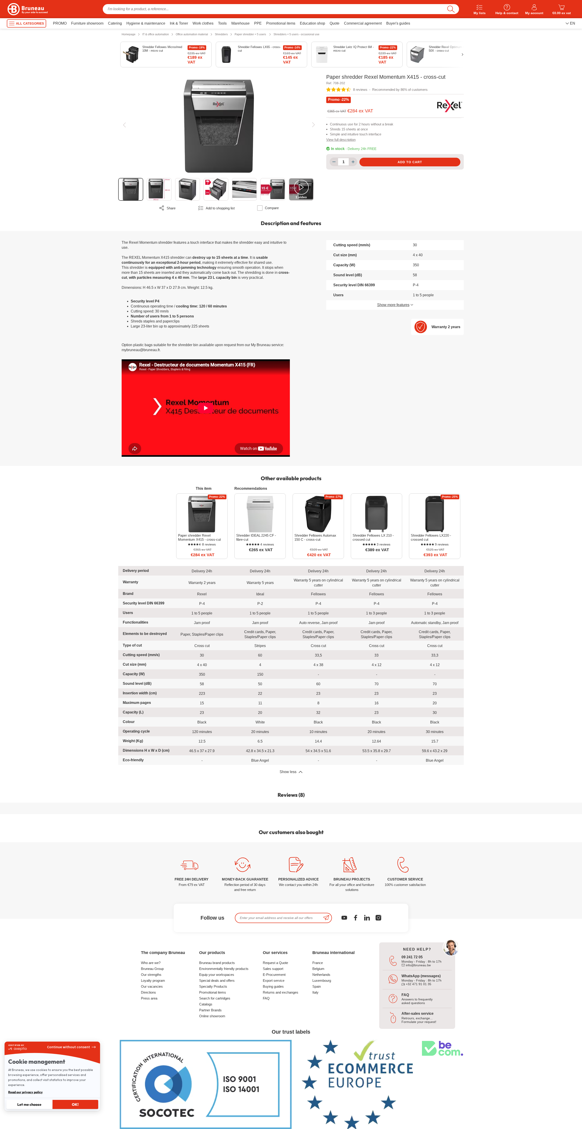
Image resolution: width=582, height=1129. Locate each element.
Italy (315, 992)
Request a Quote (275, 963)
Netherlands (321, 975)
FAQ (266, 998)
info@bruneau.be (418, 965)
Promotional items (212, 992)
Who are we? (151, 963)
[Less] (334, 161)
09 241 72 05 (412, 957)
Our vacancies (152, 986)
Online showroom (212, 1016)
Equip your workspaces (216, 975)
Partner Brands (210, 1010)
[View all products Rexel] (450, 106)
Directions (148, 992)
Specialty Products (213, 986)
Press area (149, 998)
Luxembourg (321, 980)
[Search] (451, 9)
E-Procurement (274, 975)
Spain (316, 986)
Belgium (318, 969)
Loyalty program (153, 980)
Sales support (273, 969)
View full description (341, 140)
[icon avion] (326, 918)
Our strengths (151, 975)
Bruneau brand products (217, 963)
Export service (273, 980)
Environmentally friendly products (223, 969)
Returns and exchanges (280, 992)
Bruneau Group (152, 969)
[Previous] (124, 125)
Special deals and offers (217, 980)
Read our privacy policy (25, 1092)
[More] (353, 161)
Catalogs (205, 1004)
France (317, 963)
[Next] (313, 125)
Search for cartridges (214, 998)
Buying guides (273, 986)
